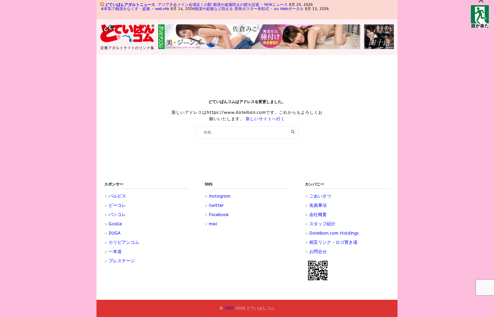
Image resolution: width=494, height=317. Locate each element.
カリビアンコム (124, 242)
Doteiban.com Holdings (334, 233)
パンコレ (117, 214)
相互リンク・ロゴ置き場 (333, 242)
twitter (216, 205)
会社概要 (318, 214)
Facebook (219, 214)
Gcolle (115, 223)
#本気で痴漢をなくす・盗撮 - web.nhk (135, 8)
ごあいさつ (320, 196)
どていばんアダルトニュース (130, 4)
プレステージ (122, 260)
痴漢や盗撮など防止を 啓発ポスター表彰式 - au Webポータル (249, 8)
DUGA (114, 233)
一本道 (115, 251)
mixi (213, 223)
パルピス (117, 196)
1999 (229, 308)
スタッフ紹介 (322, 223)
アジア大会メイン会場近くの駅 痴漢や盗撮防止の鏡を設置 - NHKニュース (223, 4)
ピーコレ (117, 205)
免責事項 (318, 205)
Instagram (220, 196)
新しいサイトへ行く (265, 118)
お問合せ (318, 251)
